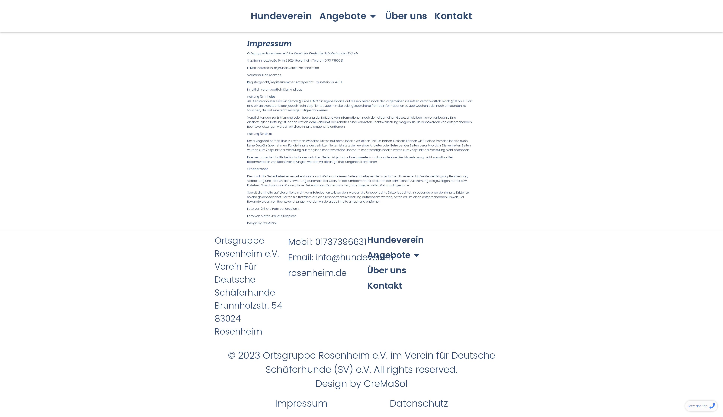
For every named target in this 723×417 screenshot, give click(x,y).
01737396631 (342, 242)
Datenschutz (419, 403)
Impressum (301, 403)
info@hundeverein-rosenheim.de (294, 68)
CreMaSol (269, 223)
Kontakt (453, 15)
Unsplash (292, 209)
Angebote (342, 15)
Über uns (406, 15)
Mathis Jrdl (269, 216)
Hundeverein (281, 15)
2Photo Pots (270, 209)
